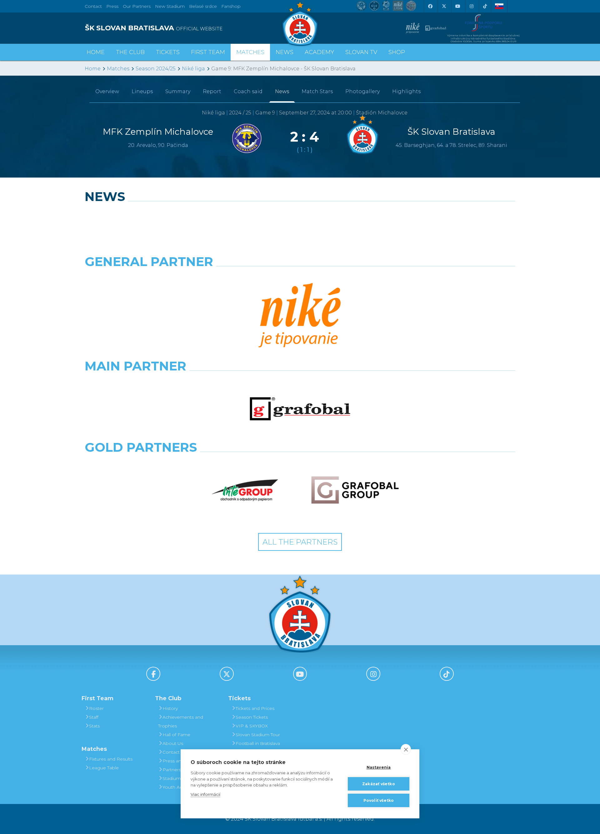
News (284, 52)
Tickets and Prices (255, 708)
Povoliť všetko (378, 800)
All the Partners (300, 541)
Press (112, 6)
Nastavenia (379, 767)
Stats (94, 726)
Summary (177, 91)
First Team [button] (208, 52)
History (170, 708)
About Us (172, 743)
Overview (107, 91)
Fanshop (231, 6)
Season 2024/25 (156, 69)
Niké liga (193, 69)
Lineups (142, 91)
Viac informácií (205, 794)
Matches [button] (250, 52)
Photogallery (362, 91)
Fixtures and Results (110, 759)
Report (212, 91)
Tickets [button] (168, 52)
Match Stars (317, 91)
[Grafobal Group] (355, 490)
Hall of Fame (176, 734)
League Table (104, 768)
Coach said (248, 91)
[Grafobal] (300, 409)
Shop (396, 52)
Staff (93, 717)
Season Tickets (252, 717)
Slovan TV (361, 52)
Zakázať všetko (378, 783)
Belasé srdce (203, 6)
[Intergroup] (245, 490)
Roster (96, 708)
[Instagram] (471, 6)
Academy (319, 52)
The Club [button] (130, 52)
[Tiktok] (485, 6)
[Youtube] (457, 6)
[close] (406, 749)
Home (93, 69)
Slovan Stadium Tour (258, 734)
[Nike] (299, 316)
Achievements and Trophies (180, 721)
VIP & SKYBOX (252, 726)
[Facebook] (430, 6)
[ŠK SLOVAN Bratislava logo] (300, 23)
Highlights (406, 91)
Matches (118, 69)
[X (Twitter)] (444, 6)
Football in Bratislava (258, 743)
